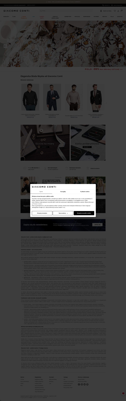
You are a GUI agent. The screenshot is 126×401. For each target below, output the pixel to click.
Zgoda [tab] (41, 191)
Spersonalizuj (62, 213)
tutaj (64, 207)
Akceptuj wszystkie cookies (84, 213)
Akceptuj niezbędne (42, 213)
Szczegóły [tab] (63, 191)
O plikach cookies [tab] (84, 191)
